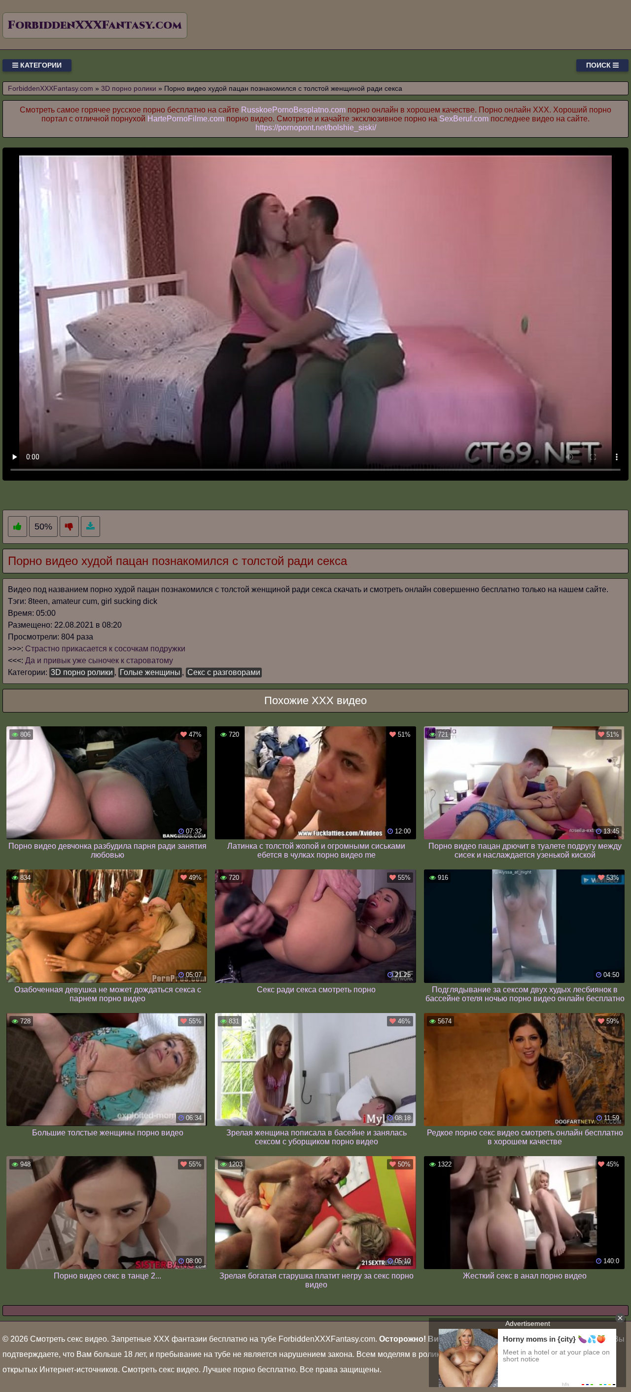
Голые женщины (150, 672)
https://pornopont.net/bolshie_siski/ (315, 127)
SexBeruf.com (464, 118)
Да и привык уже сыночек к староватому (99, 660)
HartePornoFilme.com (185, 118)
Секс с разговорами (223, 672)
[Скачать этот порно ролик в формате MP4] (90, 527)
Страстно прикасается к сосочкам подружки (105, 648)
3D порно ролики (82, 672)
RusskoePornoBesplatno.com (293, 110)
